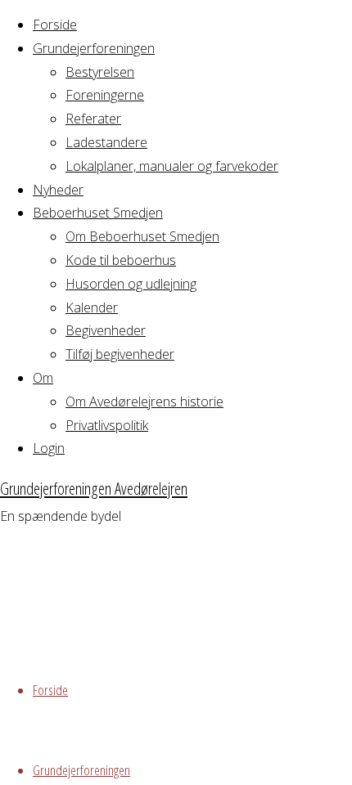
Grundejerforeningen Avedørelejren (93, 488)
